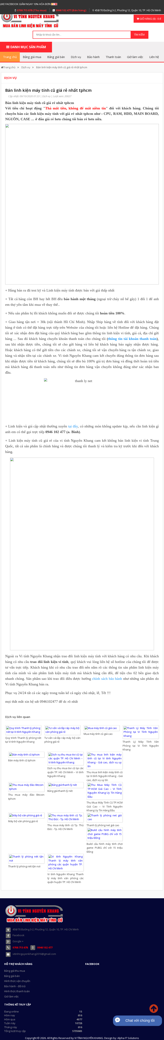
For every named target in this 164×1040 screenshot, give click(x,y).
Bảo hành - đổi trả (14, 986)
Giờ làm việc (135, 57)
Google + (18, 941)
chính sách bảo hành (107, 679)
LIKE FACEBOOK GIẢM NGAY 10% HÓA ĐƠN (25, 4)
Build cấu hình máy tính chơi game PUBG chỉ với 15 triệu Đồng (105, 847)
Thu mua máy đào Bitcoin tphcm (26, 796)
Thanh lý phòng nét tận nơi (24, 866)
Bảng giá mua (32, 57)
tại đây (73, 426)
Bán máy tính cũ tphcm (21, 760)
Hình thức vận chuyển (17, 981)
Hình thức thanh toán (17, 991)
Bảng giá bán (56, 57)
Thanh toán (113, 57)
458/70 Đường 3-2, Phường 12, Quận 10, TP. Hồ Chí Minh (128, 10)
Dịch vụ (76, 57)
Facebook (18, 935)
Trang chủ (10, 57)
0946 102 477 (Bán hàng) (71, 10)
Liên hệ (154, 57)
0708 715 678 (20, 947)
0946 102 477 (44, 947)
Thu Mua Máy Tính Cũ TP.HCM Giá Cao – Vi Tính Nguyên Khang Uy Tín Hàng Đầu (105, 806)
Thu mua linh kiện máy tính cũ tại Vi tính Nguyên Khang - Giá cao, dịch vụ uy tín (105, 776)
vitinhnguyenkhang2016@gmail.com (34, 954)
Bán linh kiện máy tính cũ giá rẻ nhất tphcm (61, 67)
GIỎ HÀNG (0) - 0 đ (150, 18)
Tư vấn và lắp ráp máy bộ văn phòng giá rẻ (62, 740)
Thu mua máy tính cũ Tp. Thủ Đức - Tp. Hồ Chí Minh (65, 827)
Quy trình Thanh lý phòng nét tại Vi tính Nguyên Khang (23, 740)
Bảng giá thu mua (14, 971)
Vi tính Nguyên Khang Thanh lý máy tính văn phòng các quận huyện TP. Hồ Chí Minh (65, 878)
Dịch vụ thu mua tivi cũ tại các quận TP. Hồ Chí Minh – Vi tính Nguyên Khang (65, 772)
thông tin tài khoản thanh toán (132, 339)
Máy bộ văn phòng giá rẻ (23, 821)
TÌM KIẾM (139, 34)
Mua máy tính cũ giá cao (98, 734)
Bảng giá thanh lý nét (60, 791)
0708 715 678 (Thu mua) (31, 10)
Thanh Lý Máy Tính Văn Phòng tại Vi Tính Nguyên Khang (141, 745)
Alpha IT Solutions (128, 1038)
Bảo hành (93, 57)
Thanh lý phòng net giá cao (103, 825)
